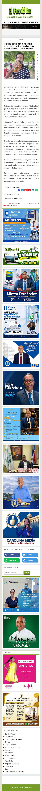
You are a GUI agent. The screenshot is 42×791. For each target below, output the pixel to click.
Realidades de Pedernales (14, 772)
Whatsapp (12, 560)
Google (7, 750)
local (21, 39)
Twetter (29, 555)
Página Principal (11, 205)
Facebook (12, 555)
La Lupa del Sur (10, 737)
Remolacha (9, 761)
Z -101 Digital (9, 758)
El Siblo (7, 742)
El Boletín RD (9, 755)
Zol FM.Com (9, 753)
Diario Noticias (10, 745)
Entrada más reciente (13, 203)
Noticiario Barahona (12, 747)
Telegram (30, 560)
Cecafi (7, 769)
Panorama (9, 766)
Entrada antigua (32, 203)
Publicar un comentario (13, 199)
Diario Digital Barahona (13, 739)
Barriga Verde (10, 734)
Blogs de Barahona (12, 763)
